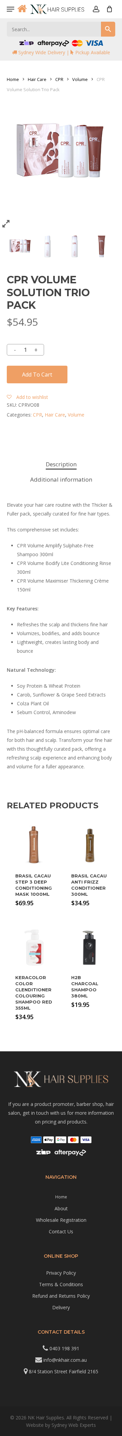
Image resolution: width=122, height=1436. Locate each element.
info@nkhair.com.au (65, 1360)
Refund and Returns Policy (61, 1296)
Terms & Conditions (61, 1284)
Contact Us (61, 1231)
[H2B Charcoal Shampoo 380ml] (90, 947)
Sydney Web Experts (74, 1425)
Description (61, 464)
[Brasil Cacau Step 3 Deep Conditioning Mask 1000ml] (34, 845)
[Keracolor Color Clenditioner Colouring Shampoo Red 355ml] (34, 947)
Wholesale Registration (61, 1220)
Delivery (61, 1307)
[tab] (61, 464)
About (61, 1208)
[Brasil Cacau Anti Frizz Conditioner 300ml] (90, 845)
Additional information (61, 479)
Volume (80, 79)
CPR (59, 79)
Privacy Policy (61, 1273)
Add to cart (37, 374)
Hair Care (37, 79)
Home (13, 79)
